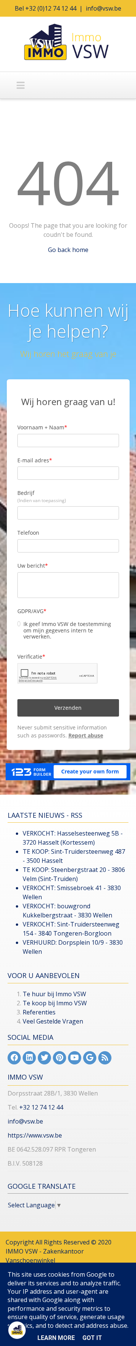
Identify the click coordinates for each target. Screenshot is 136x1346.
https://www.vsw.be (35, 1135)
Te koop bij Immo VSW (55, 1003)
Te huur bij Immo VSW (54, 994)
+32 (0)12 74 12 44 (50, 8)
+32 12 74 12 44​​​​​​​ (41, 1107)
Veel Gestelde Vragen (53, 1021)
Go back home (68, 250)
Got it (92, 1337)
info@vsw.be (103, 8)
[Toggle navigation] (20, 85)
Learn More (56, 1337)
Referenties (39, 1012)
